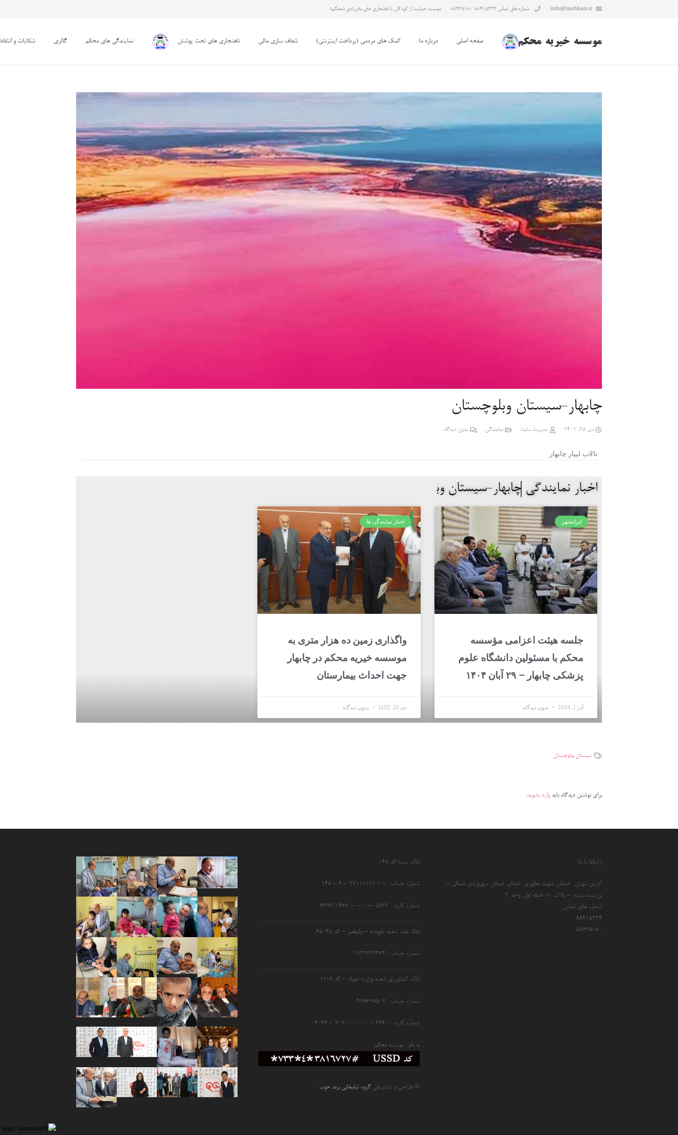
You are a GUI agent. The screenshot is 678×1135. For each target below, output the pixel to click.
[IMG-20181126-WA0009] (177, 1002)
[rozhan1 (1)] (177, 917)
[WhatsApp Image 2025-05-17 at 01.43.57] (96, 917)
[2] (137, 1082)
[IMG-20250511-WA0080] (177, 955)
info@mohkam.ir (571, 9)
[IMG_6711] (96, 957)
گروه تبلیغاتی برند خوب (345, 1087)
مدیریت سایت (533, 430)
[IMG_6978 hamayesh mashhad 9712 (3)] (217, 1047)
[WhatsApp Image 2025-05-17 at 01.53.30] (96, 1087)
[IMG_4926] (137, 997)
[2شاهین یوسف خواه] (177, 1047)
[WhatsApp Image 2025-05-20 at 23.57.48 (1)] (217, 917)
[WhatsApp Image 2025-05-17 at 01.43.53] (217, 957)
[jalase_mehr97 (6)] (96, 997)
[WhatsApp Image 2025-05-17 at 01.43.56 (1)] (137, 957)
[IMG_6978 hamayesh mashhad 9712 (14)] (217, 997)
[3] (217, 1082)
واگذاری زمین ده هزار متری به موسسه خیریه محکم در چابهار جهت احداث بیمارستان (347, 658)
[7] (137, 1042)
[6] (177, 1082)
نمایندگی (494, 430)
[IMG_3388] (137, 917)
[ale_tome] (217, 872)
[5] (96, 1042)
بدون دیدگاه (456, 430)
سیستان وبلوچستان (572, 756)
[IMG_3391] (96, 876)
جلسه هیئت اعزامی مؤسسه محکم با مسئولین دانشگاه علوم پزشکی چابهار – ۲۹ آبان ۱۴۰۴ (520, 658)
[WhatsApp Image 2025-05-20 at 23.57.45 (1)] (137, 876)
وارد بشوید (538, 795)
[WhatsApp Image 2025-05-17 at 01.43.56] (177, 876)
